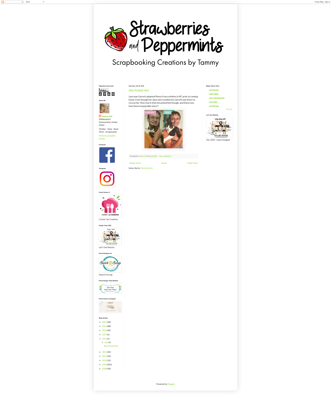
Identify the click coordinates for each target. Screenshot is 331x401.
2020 (104, 330)
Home (164, 163)
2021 (104, 326)
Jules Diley (213, 94)
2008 (104, 368)
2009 (104, 364)
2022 (104, 322)
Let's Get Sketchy (216, 98)
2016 (104, 338)
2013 (104, 352)
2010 (104, 360)
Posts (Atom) (147, 168)
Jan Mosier (214, 90)
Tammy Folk (106, 116)
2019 (104, 334)
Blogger (170, 384)
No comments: (165, 156)
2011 (104, 356)
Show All (229, 109)
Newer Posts (135, 163)
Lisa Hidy (213, 102)
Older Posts (192, 163)
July (106, 342)
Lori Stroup (214, 106)
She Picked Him (139, 90)
